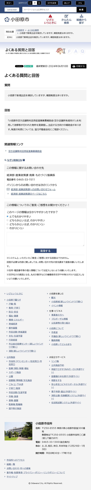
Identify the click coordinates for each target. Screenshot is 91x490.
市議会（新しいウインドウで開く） (66, 336)
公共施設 (11, 357)
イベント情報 (57, 306)
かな (79, 3)
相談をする (56, 380)
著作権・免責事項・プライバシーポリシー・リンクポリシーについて (36, 473)
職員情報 (55, 340)
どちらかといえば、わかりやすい (27, 220)
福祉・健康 (13, 316)
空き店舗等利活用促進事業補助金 (25, 151)
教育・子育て (14, 308)
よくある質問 (33, 30)
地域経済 (13, 324)
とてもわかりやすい (20, 216)
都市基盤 (13, 328)
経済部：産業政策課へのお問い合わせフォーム (33, 189)
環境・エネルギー (16, 320)
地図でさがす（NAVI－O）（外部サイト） (67, 370)
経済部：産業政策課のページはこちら (29, 194)
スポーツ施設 (15, 372)
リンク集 (55, 361)
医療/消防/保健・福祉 (19, 368)
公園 (11, 376)
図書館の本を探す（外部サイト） (65, 376)
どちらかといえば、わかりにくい (27, 224)
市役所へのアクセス (16, 460)
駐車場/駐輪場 (15, 404)
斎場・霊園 (13, 400)
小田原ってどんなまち (61, 344)
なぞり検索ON (14, 160)
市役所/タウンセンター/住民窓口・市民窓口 (25, 362)
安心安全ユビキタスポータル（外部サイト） (68, 385)
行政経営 (13, 340)
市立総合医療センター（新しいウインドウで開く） (26, 345)
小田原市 (17, 19)
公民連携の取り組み (60, 323)
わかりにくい (17, 228)
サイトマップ (12, 477)
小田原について (56, 328)
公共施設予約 (57, 365)
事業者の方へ (57, 315)
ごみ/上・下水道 (16, 384)
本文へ (9, 3)
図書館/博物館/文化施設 (20, 380)
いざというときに (15, 294)
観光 (53, 298)
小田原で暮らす (14, 300)
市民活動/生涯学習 (18, 392)
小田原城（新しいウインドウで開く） (67, 302)
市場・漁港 (13, 396)
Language (12, 10)
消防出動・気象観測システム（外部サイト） (68, 397)
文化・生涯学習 (15, 336)
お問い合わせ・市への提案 (19, 468)
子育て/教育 (14, 388)
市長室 (54, 332)
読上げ (67, 3)
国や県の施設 (15, 408)
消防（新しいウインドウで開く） (22, 351)
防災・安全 (13, 312)
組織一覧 (11, 464)
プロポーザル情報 (59, 319)
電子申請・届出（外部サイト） (63, 392)
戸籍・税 (12, 304)
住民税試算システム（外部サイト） (66, 403)
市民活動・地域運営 (18, 332)
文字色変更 (51, 3)
